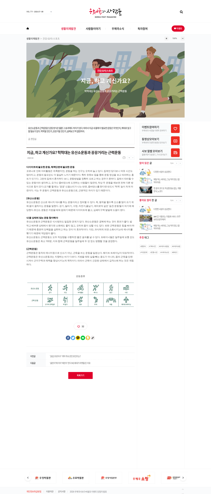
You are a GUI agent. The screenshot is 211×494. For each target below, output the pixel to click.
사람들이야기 (93, 29)
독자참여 (143, 29)
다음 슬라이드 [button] (183, 478)
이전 (183, 489)
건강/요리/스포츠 (51, 38)
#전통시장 (153, 252)
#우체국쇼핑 (164, 252)
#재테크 (174, 252)
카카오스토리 (88, 338)
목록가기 (80, 375)
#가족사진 (152, 246)
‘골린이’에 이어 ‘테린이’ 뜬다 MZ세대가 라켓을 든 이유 (70, 363)
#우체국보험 (176, 246)
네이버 (83, 338)
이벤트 (179, 28)
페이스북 (68, 338)
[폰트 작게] (133, 157)
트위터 (73, 338)
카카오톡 (78, 338)
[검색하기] (181, 12)
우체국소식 (118, 29)
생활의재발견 (68, 29)
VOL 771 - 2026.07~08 (34, 11)
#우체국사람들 (164, 246)
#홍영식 (143, 246)
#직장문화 (143, 252)
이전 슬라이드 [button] (28, 478)
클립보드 (93, 338)
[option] (39, 478)
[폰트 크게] (129, 157)
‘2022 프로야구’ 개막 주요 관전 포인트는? (65, 356)
